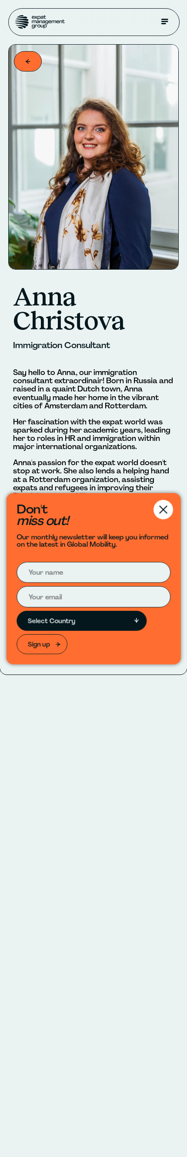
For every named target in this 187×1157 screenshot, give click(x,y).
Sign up (38, 645)
